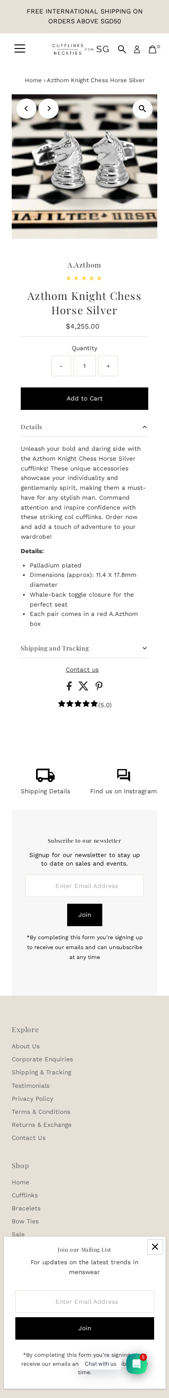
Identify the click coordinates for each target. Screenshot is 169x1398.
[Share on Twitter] (84, 688)
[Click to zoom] (142, 109)
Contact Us (29, 1137)
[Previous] (26, 108)
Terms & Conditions (41, 1111)
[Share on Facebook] (70, 688)
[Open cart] (152, 49)
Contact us (82, 670)
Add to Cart (85, 398)
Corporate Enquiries (42, 1059)
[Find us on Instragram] (123, 779)
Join (84, 914)
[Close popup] (155, 1247)
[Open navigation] (20, 49)
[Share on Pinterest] (99, 688)
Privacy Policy (32, 1098)
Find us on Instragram (123, 791)
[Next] (48, 108)
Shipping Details (45, 791)
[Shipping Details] (45, 779)
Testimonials (31, 1085)
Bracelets (26, 1208)
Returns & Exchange (42, 1124)
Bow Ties (25, 1221)
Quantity (84, 348)
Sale (18, 1234)
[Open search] (122, 49)
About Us (26, 1046)
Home (33, 80)
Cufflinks (25, 1195)
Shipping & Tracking (41, 1072)
